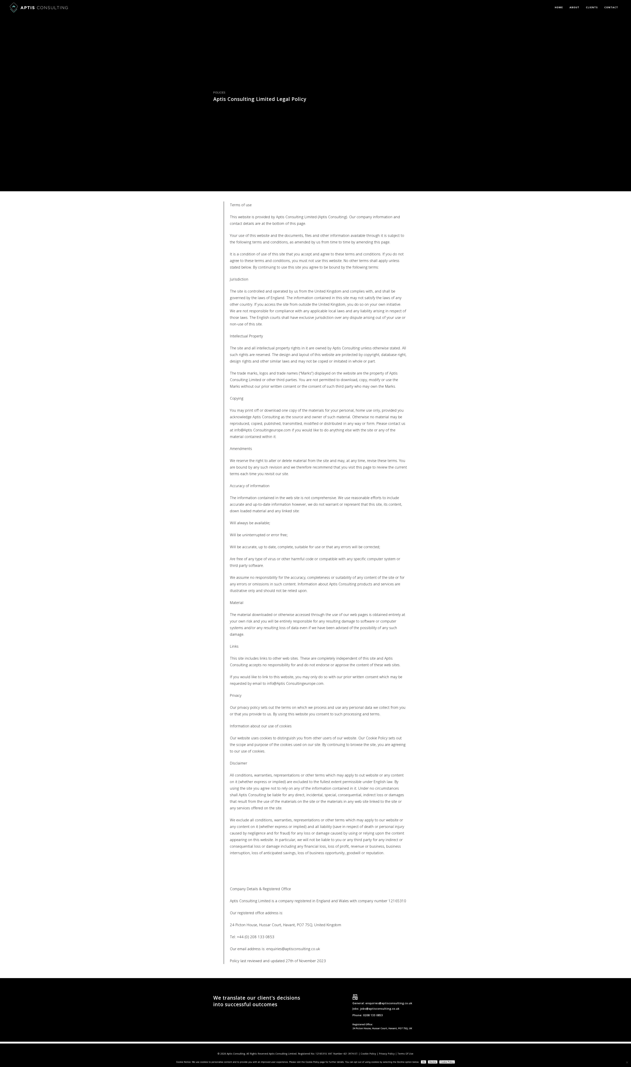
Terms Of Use (405, 1053)
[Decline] (627, 1062)
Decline (432, 1062)
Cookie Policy (368, 1053)
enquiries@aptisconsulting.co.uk (388, 1003)
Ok (423, 1062)
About (574, 7)
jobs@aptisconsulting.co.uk (379, 1008)
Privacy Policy (387, 1053)
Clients (592, 7)
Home (559, 7)
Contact (611, 7)
